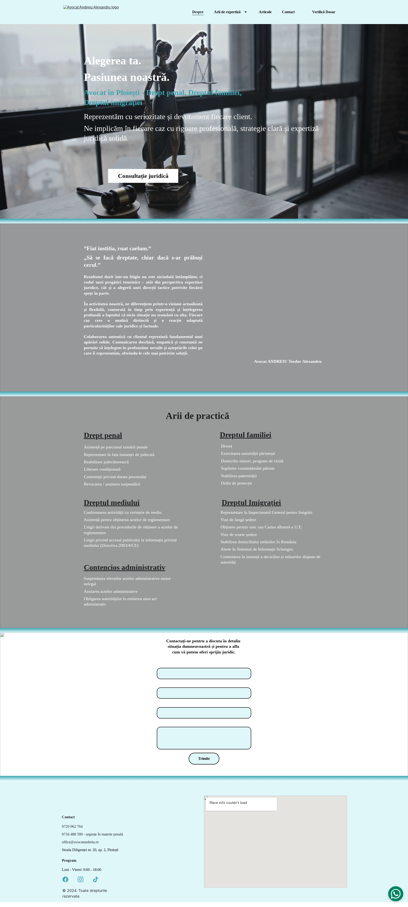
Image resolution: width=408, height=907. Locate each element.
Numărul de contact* (176, 683)
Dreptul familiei (245, 435)
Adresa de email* (172, 703)
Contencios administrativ (124, 567)
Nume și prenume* (174, 664)
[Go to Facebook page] (65, 879)
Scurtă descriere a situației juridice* (188, 723)
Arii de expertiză (227, 12)
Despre (198, 12)
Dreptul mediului (112, 502)
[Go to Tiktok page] (95, 879)
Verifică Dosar (323, 12)
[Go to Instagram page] (80, 879)
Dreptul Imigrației (251, 502)
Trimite (204, 759)
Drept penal (103, 435)
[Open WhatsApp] (395, 893)
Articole (265, 12)
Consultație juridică (143, 176)
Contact (288, 12)
